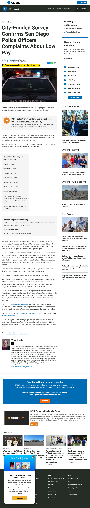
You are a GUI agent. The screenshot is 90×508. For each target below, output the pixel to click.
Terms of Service (32, 503)
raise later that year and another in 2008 (29, 313)
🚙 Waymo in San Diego (72, 32)
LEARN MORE (20, 498)
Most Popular (67, 214)
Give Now (82, 3)
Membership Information (75, 484)
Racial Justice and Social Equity (54, 448)
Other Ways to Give (73, 488)
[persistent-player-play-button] (5, 9)
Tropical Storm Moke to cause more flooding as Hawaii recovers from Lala (74, 277)
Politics (69, 448)
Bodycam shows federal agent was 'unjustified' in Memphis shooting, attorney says (74, 258)
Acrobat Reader (26, 233)
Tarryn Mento (8, 60)
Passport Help (52, 494)
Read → (34, 424)
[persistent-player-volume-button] (10, 9)
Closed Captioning (53, 481)
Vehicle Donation (72, 494)
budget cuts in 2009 (8, 316)
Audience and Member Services (56, 478)
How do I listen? (52, 491)
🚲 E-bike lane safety (71, 25)
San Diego (23, 333)
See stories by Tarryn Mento (21, 367)
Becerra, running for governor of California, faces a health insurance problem (74, 238)
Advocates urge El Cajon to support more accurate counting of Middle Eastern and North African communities (55, 456)
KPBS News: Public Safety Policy (45, 411)
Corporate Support (73, 478)
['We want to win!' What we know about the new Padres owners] (12, 440)
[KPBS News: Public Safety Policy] (16, 418)
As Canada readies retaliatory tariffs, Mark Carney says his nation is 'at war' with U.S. (75, 268)
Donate (45, 401)
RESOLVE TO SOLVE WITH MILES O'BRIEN (73, 205)
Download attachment (11, 229)
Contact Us (51, 484)
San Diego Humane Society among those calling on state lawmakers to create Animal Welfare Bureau (77, 455)
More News (7, 433)
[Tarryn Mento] (6, 344)
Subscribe (75, 97)
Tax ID (70, 491)
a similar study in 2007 (20, 304)
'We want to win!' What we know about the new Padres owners (12, 453)
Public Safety (6, 22)
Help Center (51, 497)
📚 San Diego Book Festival (73, 28)
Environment (27, 448)
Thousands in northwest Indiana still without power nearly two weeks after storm (74, 248)
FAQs (49, 488)
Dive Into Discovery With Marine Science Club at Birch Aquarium (73, 173)
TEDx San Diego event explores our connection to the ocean (74, 141)
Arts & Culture (6, 448)
